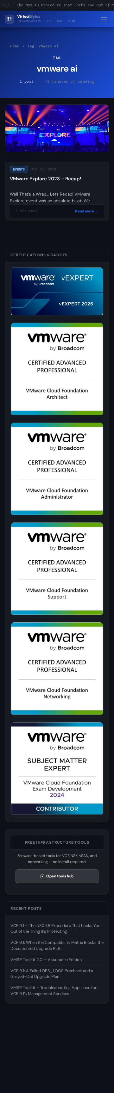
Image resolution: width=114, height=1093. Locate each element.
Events (19, 169)
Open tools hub (59, 876)
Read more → (86, 211)
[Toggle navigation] (104, 19)
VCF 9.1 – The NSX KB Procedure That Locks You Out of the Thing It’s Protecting (55, 928)
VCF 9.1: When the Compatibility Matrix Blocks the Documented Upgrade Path (57, 945)
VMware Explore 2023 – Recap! (45, 179)
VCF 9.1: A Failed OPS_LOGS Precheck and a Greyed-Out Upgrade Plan (51, 973)
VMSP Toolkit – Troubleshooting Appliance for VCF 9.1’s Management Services (53, 990)
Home (14, 46)
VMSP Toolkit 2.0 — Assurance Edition (46, 959)
